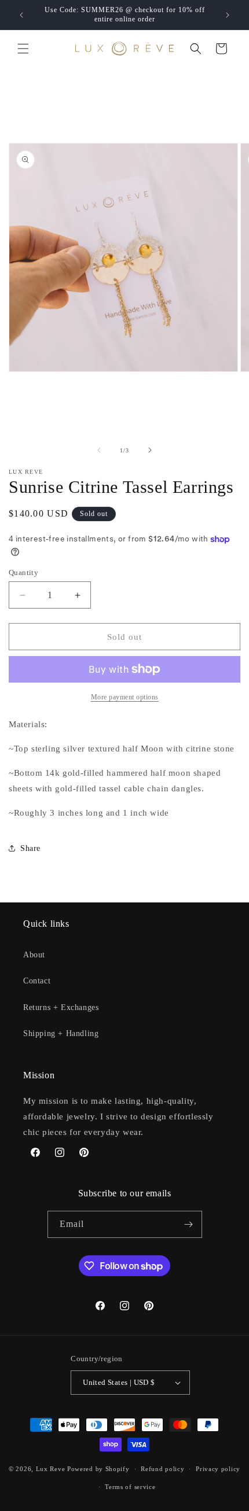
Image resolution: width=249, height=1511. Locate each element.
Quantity (23, 572)
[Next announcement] (227, 15)
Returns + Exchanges (60, 1007)
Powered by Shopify (98, 1468)
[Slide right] (150, 450)
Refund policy (162, 1468)
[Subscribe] (189, 1224)
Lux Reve (50, 1468)
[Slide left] (99, 450)
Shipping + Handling (60, 1033)
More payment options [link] (125, 697)
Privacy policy (218, 1468)
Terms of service (130, 1486)
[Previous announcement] (21, 15)
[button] (23, 48)
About (34, 954)
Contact (36, 980)
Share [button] (30, 848)
